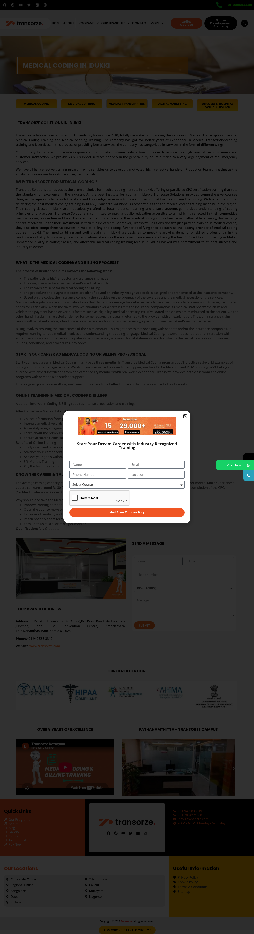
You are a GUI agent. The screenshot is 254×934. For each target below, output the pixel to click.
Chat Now (234, 465)
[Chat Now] (248, 465)
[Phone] (248, 475)
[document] (127, 467)
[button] (185, 416)
